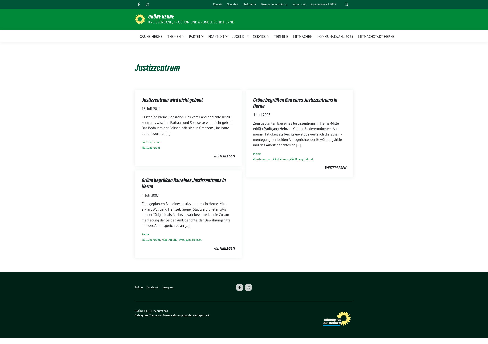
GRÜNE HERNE (161, 17)
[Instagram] (147, 4)
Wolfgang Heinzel (302, 159)
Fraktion (147, 142)
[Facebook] (139, 4)
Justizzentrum (151, 147)
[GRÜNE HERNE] (140, 19)
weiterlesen (224, 156)
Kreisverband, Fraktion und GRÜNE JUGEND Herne (191, 22)
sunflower (164, 315)
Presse (156, 142)
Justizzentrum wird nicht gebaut (172, 100)
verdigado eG (201, 315)
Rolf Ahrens (281, 159)
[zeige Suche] (346, 4)
